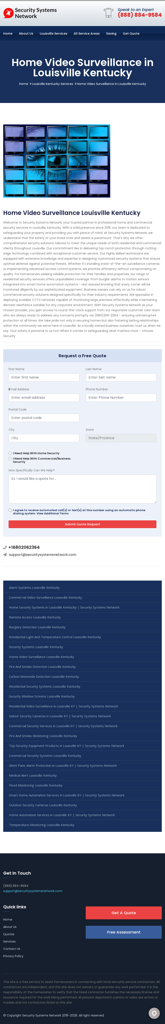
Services (9, 941)
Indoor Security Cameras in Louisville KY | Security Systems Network (60, 716)
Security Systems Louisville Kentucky (36, 647)
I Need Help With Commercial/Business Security (41, 460)
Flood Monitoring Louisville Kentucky (36, 785)
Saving (111, 33)
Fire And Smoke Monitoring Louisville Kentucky (43, 736)
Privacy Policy (13, 956)
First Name (16, 369)
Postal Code (18, 409)
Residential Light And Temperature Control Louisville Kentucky (55, 637)
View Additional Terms (53, 513)
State (90, 430)
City (12, 430)
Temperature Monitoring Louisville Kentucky (41, 825)
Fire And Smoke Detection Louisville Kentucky (42, 666)
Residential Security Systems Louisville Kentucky (44, 686)
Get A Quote (124, 912)
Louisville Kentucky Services (52, 84)
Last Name (94, 369)
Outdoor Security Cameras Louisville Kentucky (43, 805)
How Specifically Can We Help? (32, 470)
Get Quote (131, 33)
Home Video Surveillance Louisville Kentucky (41, 657)
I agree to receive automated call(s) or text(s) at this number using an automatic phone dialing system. (79, 512)
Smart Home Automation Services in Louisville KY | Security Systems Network (66, 795)
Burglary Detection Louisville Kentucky (37, 627)
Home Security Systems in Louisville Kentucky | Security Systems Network (64, 607)
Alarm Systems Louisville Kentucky (34, 587)
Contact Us (11, 949)
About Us (26, 33)
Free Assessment (124, 932)
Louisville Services (53, 33)
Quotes (8, 934)
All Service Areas (87, 33)
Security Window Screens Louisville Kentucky (42, 696)
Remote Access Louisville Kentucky (35, 617)
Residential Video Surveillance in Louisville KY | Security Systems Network (63, 706)
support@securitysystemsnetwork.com (42, 554)
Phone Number (97, 389)
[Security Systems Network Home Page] (30, 13)
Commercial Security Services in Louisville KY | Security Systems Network (63, 726)
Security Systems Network (41, 1015)
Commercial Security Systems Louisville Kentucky (45, 755)
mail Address (19, 389)
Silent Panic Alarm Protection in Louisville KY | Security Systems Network (63, 765)
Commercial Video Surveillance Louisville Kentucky (45, 597)
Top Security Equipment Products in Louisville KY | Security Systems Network (66, 745)
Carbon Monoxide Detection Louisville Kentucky (44, 676)
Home (7, 33)
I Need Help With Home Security (36, 453)
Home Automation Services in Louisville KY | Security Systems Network (62, 815)
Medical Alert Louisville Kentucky (33, 775)
